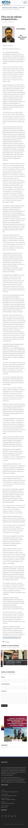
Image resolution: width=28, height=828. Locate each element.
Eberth (22, 824)
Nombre (3, 677)
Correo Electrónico (5, 684)
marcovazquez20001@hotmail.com (12, 637)
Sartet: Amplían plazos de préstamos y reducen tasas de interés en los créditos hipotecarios (13, 661)
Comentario (3, 691)
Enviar (5, 705)
